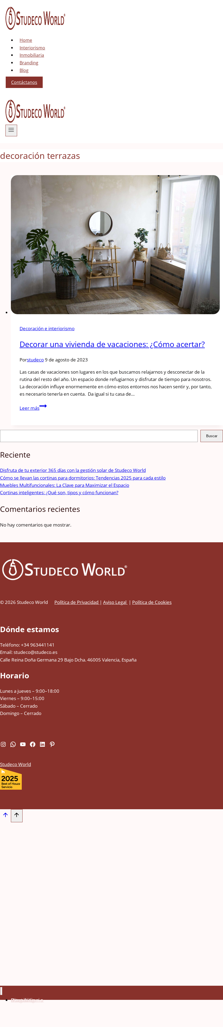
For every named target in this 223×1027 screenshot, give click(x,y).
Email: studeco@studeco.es (28, 652)
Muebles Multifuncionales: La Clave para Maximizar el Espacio (64, 485)
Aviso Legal (115, 602)
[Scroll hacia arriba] (5, 816)
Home (26, 40)
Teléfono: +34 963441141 (27, 645)
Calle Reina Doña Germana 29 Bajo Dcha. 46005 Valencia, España (68, 660)
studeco (35, 360)
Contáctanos (24, 82)
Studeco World (15, 764)
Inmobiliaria (32, 55)
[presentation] (117, 245)
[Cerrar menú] (1, 991)
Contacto (23, 1000)
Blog (24, 70)
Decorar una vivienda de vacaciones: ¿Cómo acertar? (112, 344)
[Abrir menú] (11, 130)
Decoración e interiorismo (47, 328)
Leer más (33, 408)
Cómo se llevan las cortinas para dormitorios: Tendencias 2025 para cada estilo (83, 478)
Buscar (211, 436)
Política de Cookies (152, 602)
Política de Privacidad (77, 602)
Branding (29, 63)
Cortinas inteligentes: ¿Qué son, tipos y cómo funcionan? (59, 492)
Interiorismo (32, 48)
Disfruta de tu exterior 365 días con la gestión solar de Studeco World (73, 470)
